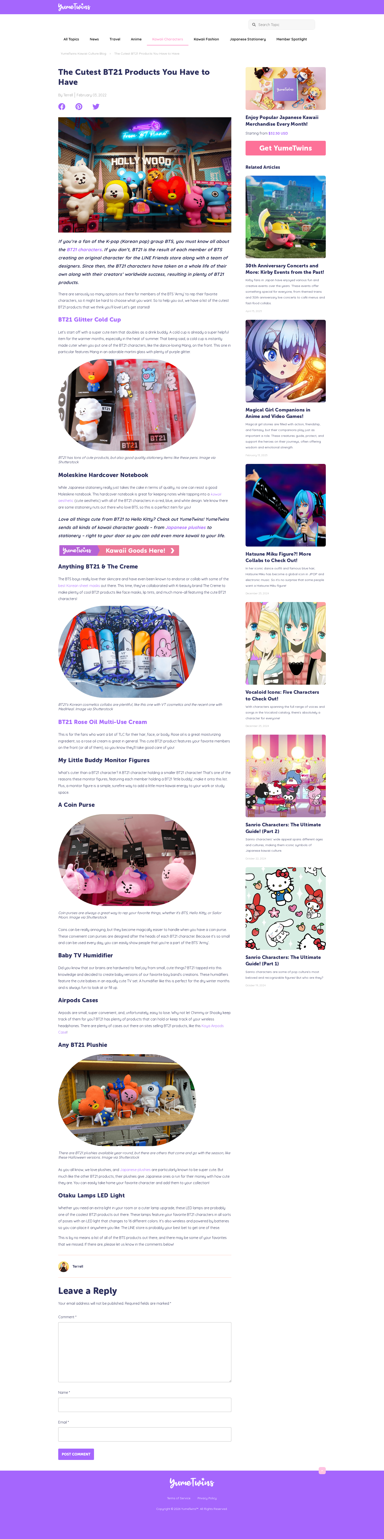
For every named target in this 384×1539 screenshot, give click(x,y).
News (94, 39)
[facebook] (61, 106)
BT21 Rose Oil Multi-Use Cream (102, 722)
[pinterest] (78, 106)
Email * (63, 1422)
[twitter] (96, 106)
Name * (64, 1392)
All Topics (71, 39)
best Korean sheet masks (79, 585)
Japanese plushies (185, 527)
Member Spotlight (291, 39)
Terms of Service (178, 1498)
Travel (115, 39)
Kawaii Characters (167, 39)
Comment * (67, 1317)
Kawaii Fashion (206, 39)
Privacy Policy (207, 1498)
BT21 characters (84, 249)
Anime (136, 39)
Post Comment (76, 1454)
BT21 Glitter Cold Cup (89, 319)
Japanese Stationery (248, 39)
